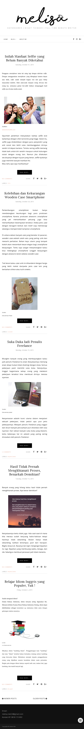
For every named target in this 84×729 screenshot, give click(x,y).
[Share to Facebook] (33, 178)
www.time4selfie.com (8, 130)
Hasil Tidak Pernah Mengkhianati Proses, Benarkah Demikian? (24, 470)
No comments (7, 179)
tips (9, 183)
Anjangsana (12, 456)
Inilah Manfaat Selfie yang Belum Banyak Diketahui (24, 58)
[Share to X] (37, 178)
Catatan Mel (12, 726)
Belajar (10, 689)
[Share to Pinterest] (41, 178)
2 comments (6, 452)
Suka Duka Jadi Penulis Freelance (24, 344)
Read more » (24, 172)
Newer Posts (10, 698)
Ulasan (10, 332)
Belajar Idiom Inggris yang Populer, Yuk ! (25, 583)
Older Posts (39, 698)
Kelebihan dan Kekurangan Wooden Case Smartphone (24, 195)
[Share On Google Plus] (45, 178)
